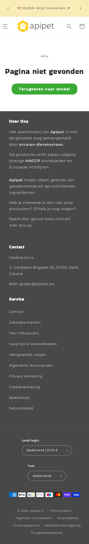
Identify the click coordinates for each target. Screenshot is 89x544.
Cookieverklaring (24, 387)
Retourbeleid (21, 408)
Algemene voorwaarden (34, 518)
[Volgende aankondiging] (80, 8)
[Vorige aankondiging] (8, 8)
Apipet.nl (37, 510)
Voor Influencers (24, 333)
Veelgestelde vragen (27, 355)
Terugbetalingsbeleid (47, 532)
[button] (69, 26)
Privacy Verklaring (25, 376)
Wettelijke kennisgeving (62, 525)
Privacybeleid (61, 510)
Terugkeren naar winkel (44, 89)
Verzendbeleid (67, 518)
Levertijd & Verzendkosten (33, 344)
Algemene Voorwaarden (31, 365)
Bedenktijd (19, 398)
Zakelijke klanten (25, 322)
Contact (16, 312)
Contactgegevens (26, 525)
